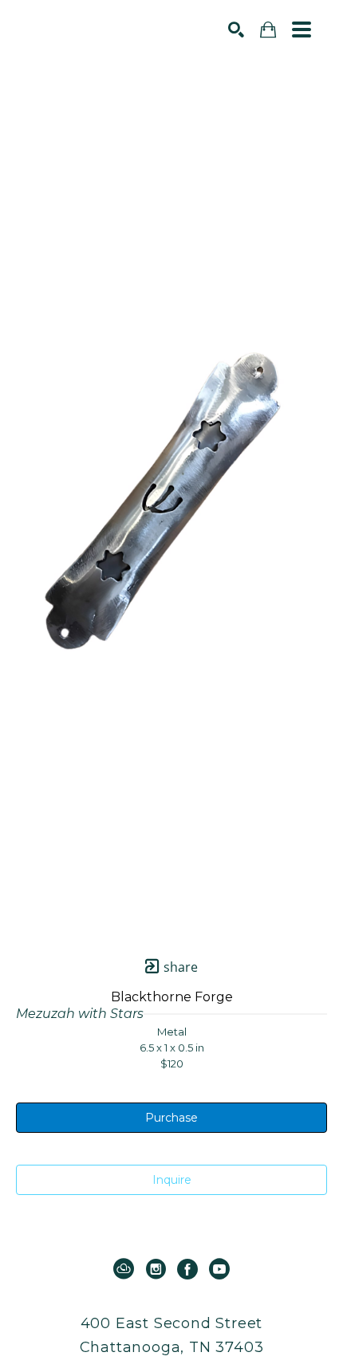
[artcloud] (123, 1269)
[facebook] (187, 1269)
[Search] (236, 29)
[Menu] (301, 29)
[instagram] (155, 1269)
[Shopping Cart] (268, 30)
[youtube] (219, 1269)
